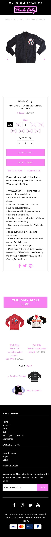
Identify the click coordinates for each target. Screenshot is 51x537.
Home (7, 19)
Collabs (6, 459)
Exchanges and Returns (13, 435)
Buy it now (25, 162)
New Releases (9, 453)
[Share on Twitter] (25, 266)
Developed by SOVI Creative (19, 517)
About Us (7, 425)
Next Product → (34, 390)
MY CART (34, 3)
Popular (6, 456)
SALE (14, 19)
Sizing (5, 432)
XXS (10, 125)
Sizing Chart (15, 170)
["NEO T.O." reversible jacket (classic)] (14, 325)
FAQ (5, 428)
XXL (21, 131)
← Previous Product (16, 376)
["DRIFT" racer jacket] (36, 325)
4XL (37, 131)
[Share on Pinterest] (30, 266)
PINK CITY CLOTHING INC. (33, 514)
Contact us (33, 170)
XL (13, 131)
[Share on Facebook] (19, 266)
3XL (29, 131)
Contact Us (8, 439)
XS (18, 125)
